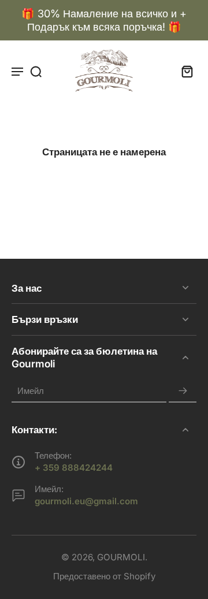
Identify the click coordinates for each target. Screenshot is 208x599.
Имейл (30, 390)
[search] (36, 71)
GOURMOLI (121, 557)
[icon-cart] (183, 71)
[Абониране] (182, 391)
